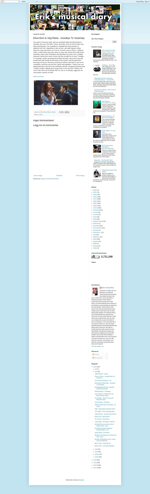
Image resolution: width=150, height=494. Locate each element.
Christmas (96, 210)
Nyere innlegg (38, 175)
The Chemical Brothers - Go (103, 380)
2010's (41, 114)
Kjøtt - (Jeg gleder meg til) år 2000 (105, 409)
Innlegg (96, 354)
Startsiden (59, 175)
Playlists (95, 241)
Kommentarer (98, 358)
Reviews (95, 246)
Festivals (95, 223)
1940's (95, 192)
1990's (95, 203)
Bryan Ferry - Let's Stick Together (104, 446)
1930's (95, 190)
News (95, 239)
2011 (95, 467)
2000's (95, 205)
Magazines (96, 237)
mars (96, 452)
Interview (95, 230)
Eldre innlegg (80, 175)
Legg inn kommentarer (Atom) (50, 179)
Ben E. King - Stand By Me (102, 443)
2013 (95, 462)
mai (96, 371)
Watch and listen (38, 76)
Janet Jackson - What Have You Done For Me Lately (104, 394)
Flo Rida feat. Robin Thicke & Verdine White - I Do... (103, 429)
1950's (95, 194)
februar (97, 454)
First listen (96, 226)
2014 (95, 460)
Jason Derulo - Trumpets (102, 402)
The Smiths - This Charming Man (104, 411)
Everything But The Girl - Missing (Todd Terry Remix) (104, 388)
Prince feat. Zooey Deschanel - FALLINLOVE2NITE (108, 147)
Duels (95, 217)
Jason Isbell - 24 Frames (102, 432)
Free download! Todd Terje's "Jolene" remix (108, 51)
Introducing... (97, 232)
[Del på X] (64, 112)
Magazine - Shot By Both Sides (103, 160)
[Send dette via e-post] (60, 112)
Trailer (95, 248)
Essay (95, 219)
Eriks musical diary (108, 287)
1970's (95, 199)
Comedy (95, 212)
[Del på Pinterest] (68, 112)
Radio (95, 243)
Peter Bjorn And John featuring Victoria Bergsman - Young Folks (104, 79)
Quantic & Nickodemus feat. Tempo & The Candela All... (105, 440)
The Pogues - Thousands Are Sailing (109, 102)
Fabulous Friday (98, 221)
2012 (95, 465)
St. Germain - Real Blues (102, 419)
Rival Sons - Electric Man (102, 416)
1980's (95, 201)
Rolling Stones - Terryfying (102, 391)
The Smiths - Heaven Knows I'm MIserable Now (104, 398)
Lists (94, 235)
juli (96, 369)
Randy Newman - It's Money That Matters (108, 116)
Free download (97, 228)
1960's (95, 197)
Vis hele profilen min (97, 346)
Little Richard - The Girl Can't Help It (105, 414)
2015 (95, 367)
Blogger (81, 480)
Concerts (95, 214)
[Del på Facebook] (66, 112)
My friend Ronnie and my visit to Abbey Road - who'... (104, 425)
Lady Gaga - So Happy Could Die (105, 422)
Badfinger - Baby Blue (108, 65)
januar (97, 457)
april (96, 449)
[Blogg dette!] (62, 112)
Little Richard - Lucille (101, 374)
